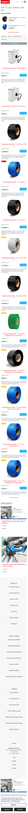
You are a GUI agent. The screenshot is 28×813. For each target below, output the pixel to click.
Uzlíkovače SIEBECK (14, 670)
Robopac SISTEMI (14, 664)
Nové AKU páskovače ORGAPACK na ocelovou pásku (14, 565)
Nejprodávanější (17, 36)
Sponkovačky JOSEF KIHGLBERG (14, 676)
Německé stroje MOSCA (14, 639)
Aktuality (14, 761)
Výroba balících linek (14, 593)
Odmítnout (7, 809)
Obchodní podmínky (14, 729)
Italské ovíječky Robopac (14, 645)
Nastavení (13, 805)
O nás (14, 757)
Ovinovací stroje (14, 605)
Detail (24, 75)
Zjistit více (4, 528)
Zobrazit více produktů (13, 32)
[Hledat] (17, 1)
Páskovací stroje (14, 599)
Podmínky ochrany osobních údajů (14, 723)
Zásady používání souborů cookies (14, 717)
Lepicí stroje (14, 611)
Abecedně (3, 39)
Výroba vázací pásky (14, 586)
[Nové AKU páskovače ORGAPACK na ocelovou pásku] (14, 549)
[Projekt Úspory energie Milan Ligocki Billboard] (13, 512)
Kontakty (14, 768)
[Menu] (24, 1)
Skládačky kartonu (14, 617)
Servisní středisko (14, 692)
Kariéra (14, 764)
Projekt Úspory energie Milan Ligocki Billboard (13, 522)
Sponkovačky (14, 623)
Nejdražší (10, 36)
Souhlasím (20, 809)
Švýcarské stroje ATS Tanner (14, 658)
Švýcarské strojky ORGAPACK (14, 652)
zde (19, 801)
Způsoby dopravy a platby (14, 711)
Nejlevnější (3, 36)
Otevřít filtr (14, 43)
